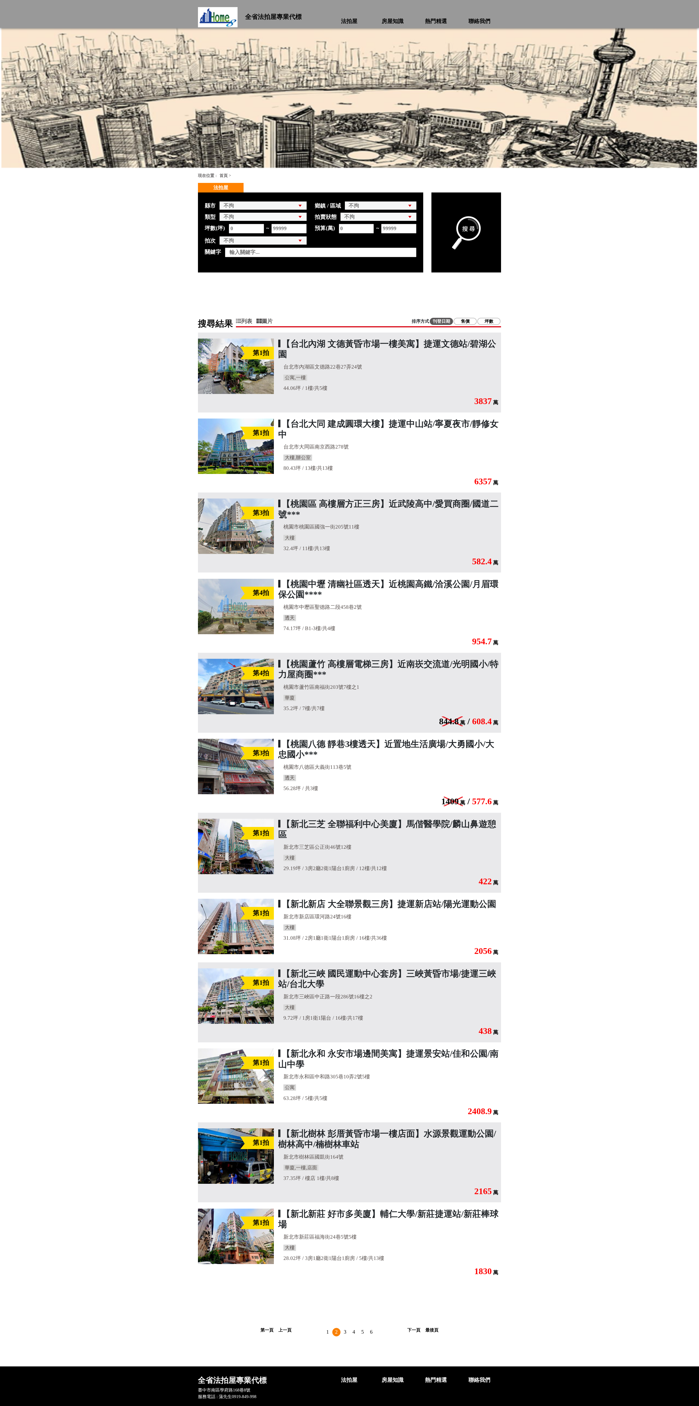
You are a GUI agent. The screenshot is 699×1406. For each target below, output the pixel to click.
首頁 (224, 175)
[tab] (246, 321)
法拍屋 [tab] (221, 187)
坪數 (489, 321)
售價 (465, 321)
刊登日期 (441, 321)
